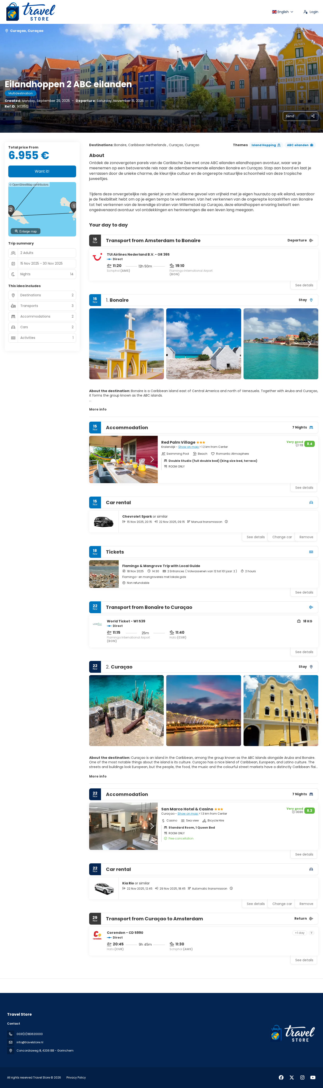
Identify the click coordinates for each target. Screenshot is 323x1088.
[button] (98, 344)
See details (304, 285)
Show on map (188, 447)
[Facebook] (281, 1077)
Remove (306, 537)
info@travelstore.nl (30, 1042)
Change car (282, 537)
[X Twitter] (292, 1077)
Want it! (42, 171)
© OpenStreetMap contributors (28, 184)
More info (98, 409)
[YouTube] (313, 1077)
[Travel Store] (292, 1033)
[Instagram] (302, 1077)
